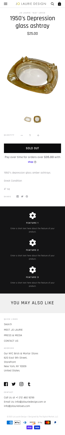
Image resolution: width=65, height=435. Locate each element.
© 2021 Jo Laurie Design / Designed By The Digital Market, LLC (32, 416)
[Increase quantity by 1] (38, 135)
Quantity (9, 135)
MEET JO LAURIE (13, 330)
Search (8, 324)
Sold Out (32, 148)
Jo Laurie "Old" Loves (32, 13)
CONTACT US (11, 341)
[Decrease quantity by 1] (22, 135)
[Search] (52, 3)
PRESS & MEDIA (13, 335)
